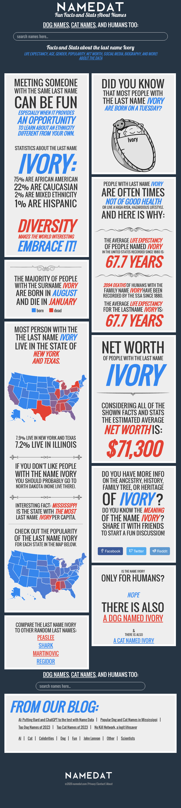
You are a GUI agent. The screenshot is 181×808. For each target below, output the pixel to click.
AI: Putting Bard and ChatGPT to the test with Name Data (56, 719)
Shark (46, 645)
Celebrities (46, 738)
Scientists (128, 738)
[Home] (89, 777)
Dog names (56, 25)
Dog (63, 738)
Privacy (92, 784)
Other (110, 738)
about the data (90, 58)
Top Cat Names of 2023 (72, 727)
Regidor (46, 661)
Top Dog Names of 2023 (34, 727)
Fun (74, 738)
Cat (30, 738)
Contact (101, 784)
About (109, 784)
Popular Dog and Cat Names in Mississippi (128, 719)
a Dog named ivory (133, 618)
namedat (77, 784)
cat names (83, 25)
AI (20, 738)
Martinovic (46, 653)
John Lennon (92, 738)
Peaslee (45, 637)
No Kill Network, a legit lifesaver (115, 727)
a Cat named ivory (133, 640)
